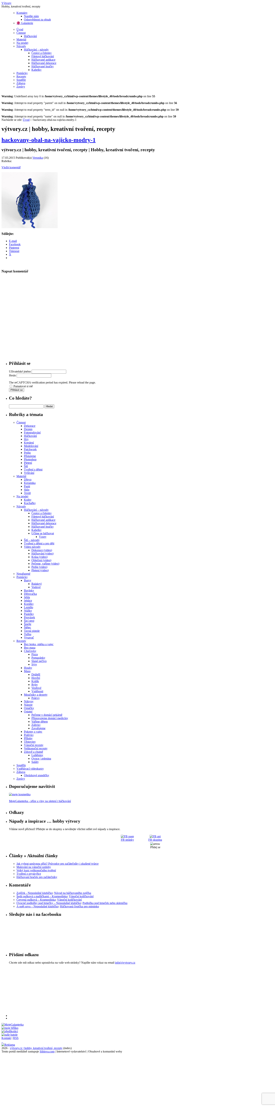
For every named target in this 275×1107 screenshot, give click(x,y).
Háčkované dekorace (43, 63)
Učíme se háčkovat (42, 533)
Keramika (30, 483)
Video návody (32, 546)
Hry (26, 439)
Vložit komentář (11, 167)
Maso (27, 671)
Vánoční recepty (33, 745)
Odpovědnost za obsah (37, 19)
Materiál (21, 39)
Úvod (19, 29)
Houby (28, 667)
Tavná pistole (32, 630)
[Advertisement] (121, 990)
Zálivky (36, 724)
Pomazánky (38, 657)
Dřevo (27, 479)
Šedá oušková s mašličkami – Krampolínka (41, 896)
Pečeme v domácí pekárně (46, 714)
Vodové (36, 587)
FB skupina (155, 839)
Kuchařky (30, 503)
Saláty (35, 761)
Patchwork (30, 449)
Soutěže (21, 79)
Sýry (34, 664)
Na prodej (22, 42)
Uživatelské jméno (20, 371)
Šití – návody (32, 540)
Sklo (26, 489)
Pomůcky (22, 73)
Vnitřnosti (37, 691)
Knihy (27, 499)
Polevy (35, 698)
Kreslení (29, 442)
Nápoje (28, 704)
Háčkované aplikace (43, 59)
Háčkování (30, 36)
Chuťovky (30, 651)
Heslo (12, 375)
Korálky (29, 603)
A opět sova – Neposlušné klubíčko (37, 906)
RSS (16, 1038)
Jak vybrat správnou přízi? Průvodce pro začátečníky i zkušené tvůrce (57, 863)
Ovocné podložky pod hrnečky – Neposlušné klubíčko (48, 903)
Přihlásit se (16, 390)
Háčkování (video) (42, 553)
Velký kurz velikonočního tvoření (36, 870)
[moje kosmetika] (19, 794)
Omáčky (29, 708)
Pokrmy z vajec (33, 731)
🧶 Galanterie (24, 23)
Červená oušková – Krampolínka (36, 899)
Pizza (34, 654)
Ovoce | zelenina (41, 758)
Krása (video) (39, 556)
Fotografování (32, 432)
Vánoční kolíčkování (81, 896)
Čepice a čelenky (41, 53)
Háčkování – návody (36, 49)
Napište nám (31, 16)
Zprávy (20, 86)
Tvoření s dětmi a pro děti (39, 543)
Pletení (28, 462)
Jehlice (28, 600)
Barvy (27, 580)
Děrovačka (30, 593)
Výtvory (6, 3)
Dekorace (29, 425)
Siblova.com (47, 1051)
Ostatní (28, 711)
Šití (26, 466)
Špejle (27, 624)
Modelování (31, 446)
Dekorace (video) (41, 550)
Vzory (42, 536)
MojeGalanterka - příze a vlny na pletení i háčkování (40, 801)
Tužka (27, 634)
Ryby (34, 684)
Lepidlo (28, 607)
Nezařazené (23, 573)
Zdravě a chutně (33, 751)
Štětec (27, 627)
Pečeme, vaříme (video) (45, 563)
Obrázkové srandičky (36, 775)
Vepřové (36, 688)
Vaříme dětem (39, 721)
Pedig (27, 452)
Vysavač (29, 637)
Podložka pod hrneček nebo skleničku (104, 903)
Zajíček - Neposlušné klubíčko (34, 893)
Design (28, 429)
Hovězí (35, 677)
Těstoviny (30, 741)
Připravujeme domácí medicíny (49, 718)
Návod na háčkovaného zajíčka (72, 893)
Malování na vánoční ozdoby (33, 867)
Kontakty (22, 12)
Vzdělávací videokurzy (30, 768)
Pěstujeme (30, 456)
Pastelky (29, 614)
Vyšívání (29, 472)
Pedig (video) (39, 567)
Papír (27, 486)
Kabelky (36, 69)
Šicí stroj (29, 620)
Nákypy (28, 701)
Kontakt (6, 1038)
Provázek (29, 617)
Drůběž (35, 674)
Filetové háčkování (42, 56)
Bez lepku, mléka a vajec (39, 644)
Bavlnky (29, 590)
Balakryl (36, 583)
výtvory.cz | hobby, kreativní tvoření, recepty (36, 1048)
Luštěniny (37, 755)
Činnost (21, 32)
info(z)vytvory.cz (125, 962)
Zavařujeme (38, 728)
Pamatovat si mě (23, 386)
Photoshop (30, 459)
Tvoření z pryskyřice (28, 873)
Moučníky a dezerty (36, 694)
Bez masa (29, 647)
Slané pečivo (39, 661)
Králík (35, 681)
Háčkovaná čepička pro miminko (79, 906)
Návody (21, 46)
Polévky (29, 735)
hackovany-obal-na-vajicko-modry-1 (48, 139)
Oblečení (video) (41, 560)
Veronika (37, 157)
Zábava (20, 83)
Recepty (21, 76)
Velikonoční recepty (36, 748)
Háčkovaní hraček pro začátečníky (36, 877)
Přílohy (28, 738)
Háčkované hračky (42, 66)
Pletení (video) (40, 570)
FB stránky (127, 839)
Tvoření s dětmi (33, 469)
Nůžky (28, 610)
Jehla (27, 597)
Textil (27, 493)
